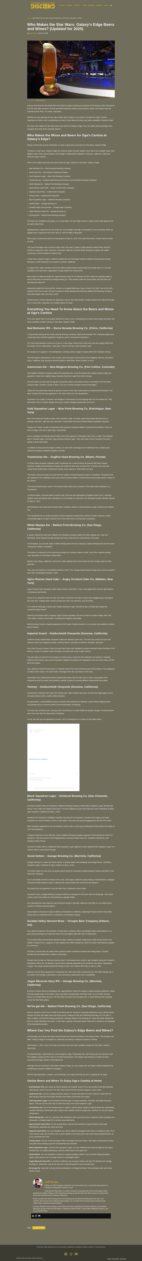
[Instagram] (36, 1216)
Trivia (84, 5)
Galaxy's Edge (38, 1228)
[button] (80, 5)
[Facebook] (66, 1254)
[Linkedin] (33, 1216)
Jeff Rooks (33, 33)
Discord (99, 5)
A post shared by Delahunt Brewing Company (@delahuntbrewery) (53, 788)
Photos (69, 5)
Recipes (91, 5)
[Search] (111, 5)
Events (62, 5)
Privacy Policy (115, 1258)
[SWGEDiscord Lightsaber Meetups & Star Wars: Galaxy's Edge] (42, 5)
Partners (109, 1258)
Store (106, 5)
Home (29, 18)
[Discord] (39, 1216)
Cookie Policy (123, 1258)
